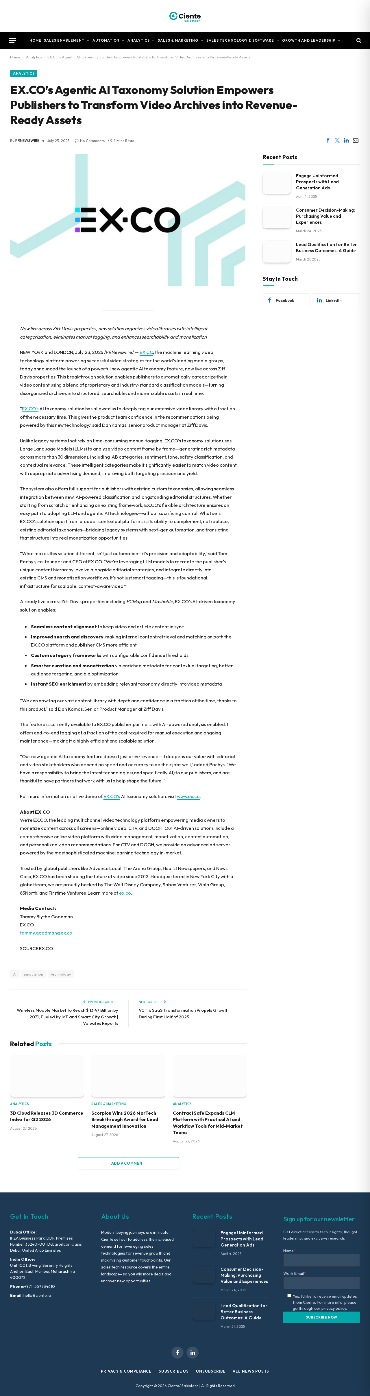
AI (15, 974)
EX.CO (146, 352)
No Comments (92, 140)
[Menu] (12, 40)
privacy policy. (334, 1308)
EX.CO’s (30, 408)
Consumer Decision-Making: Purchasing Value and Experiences (325, 216)
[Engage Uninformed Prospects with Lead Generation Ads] (277, 182)
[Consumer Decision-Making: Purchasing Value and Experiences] (277, 217)
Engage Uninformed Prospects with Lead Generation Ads (317, 181)
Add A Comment (128, 1163)
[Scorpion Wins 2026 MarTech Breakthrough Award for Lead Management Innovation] (128, 1076)
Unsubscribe (210, 1371)
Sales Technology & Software (240, 40)
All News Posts (251, 1371)
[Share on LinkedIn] (346, 140)
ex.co (125, 893)
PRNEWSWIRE (27, 140)
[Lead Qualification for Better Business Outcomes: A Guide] (277, 251)
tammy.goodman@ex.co (46, 933)
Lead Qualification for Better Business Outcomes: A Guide (326, 247)
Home (35, 40)
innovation (33, 974)
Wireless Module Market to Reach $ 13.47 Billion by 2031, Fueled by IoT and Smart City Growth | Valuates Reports (67, 1016)
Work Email (294, 1273)
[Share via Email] (355, 140)
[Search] (358, 40)
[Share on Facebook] (327, 140)
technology (61, 974)
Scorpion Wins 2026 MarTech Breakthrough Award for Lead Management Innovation (124, 1119)
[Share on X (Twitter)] (337, 140)
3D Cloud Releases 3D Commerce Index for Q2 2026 (46, 1116)
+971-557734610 (39, 1286)
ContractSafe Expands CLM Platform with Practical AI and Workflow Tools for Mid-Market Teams (208, 1122)
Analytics (138, 40)
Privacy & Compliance (126, 1371)
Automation (106, 40)
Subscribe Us (174, 1371)
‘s (111, 796)
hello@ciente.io (37, 1295)
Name (289, 1250)
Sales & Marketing (178, 40)
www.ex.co (188, 796)
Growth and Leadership (308, 40)
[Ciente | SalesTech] (185, 16)
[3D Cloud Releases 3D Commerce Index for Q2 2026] (47, 1076)
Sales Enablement (64, 40)
